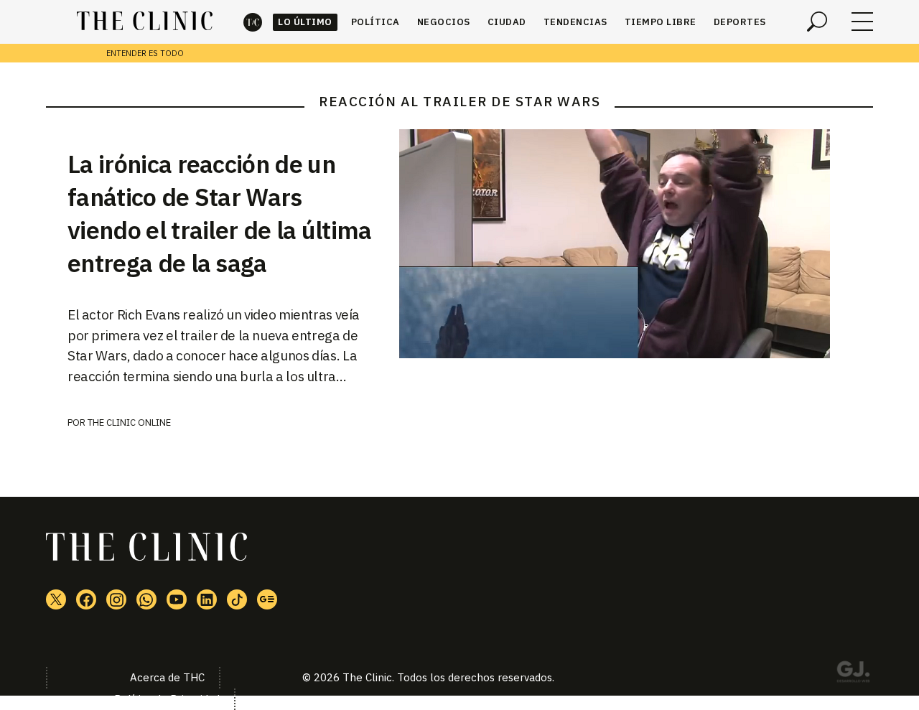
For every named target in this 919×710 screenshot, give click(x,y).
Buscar (817, 21)
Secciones (862, 21)
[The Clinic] (145, 21)
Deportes (740, 22)
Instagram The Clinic (116, 599)
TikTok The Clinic (237, 599)
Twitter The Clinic (56, 599)
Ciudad (507, 22)
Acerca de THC (167, 677)
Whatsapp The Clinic (146, 599)
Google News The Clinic (267, 599)
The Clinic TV (177, 599)
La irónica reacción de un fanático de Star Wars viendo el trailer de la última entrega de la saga (219, 213)
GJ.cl (853, 674)
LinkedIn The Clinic (207, 599)
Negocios (443, 22)
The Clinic (252, 22)
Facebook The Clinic (86, 599)
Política (375, 22)
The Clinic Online (129, 422)
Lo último (305, 22)
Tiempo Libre (660, 22)
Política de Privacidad (167, 699)
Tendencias (575, 22)
